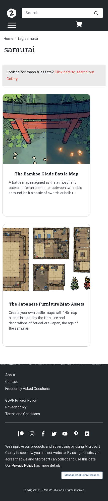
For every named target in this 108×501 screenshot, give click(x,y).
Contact (11, 382)
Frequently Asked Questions (27, 389)
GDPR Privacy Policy (21, 400)
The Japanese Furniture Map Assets (54, 285)
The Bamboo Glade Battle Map (54, 155)
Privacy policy (16, 407)
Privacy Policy (22, 465)
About (10, 375)
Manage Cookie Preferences (82, 475)
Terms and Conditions (22, 414)
